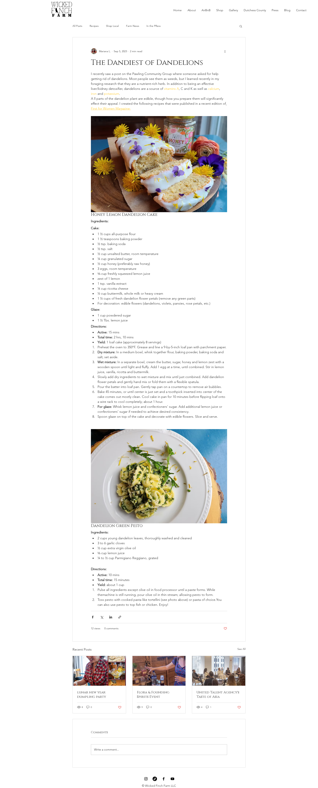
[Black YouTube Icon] (172, 779)
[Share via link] (119, 617)
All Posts (77, 26)
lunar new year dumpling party (91, 694)
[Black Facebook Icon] (163, 779)
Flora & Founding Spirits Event (153, 694)
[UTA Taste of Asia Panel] (218, 671)
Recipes (94, 26)
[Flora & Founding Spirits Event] (159, 671)
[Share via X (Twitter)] (101, 617)
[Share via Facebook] (92, 617)
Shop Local (112, 26)
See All (241, 649)
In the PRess (153, 26)
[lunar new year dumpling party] (99, 671)
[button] (241, 26)
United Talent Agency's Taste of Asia (218, 694)
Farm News (132, 26)
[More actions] (225, 51)
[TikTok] (155, 779)
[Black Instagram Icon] (146, 779)
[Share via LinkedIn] (110, 617)
